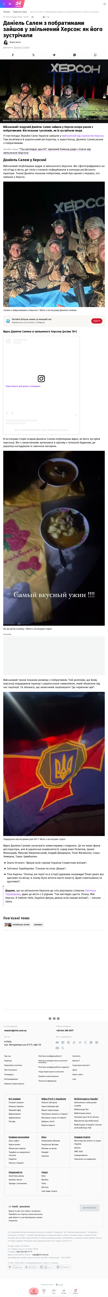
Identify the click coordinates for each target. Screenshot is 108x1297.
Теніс (43, 1183)
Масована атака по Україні (53, 1118)
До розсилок (89, 1208)
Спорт (44, 1172)
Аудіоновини (15, 1118)
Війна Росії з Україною (53, 1099)
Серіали (45, 1156)
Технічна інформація (47, 1081)
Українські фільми (49, 1144)
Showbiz (7, 12)
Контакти (76, 1056)
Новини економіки (19, 1137)
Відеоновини (15, 1114)
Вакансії (75, 1061)
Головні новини (16, 1102)
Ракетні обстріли (49, 1102)
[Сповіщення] (104, 4)
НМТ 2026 (78, 1151)
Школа (77, 1148)
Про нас (7, 1056)
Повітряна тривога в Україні (54, 1114)
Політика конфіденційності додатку (53, 1067)
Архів (74, 1070)
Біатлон (45, 1187)
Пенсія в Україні (16, 1163)
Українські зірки (20, 12)
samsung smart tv (63, 1267)
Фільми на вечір (49, 1148)
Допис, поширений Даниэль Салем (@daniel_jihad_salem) (41, 430)
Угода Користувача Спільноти (51, 1072)
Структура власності (81, 1065)
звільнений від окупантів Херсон (83, 135)
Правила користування (14, 1084)
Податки (12, 1159)
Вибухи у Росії (47, 1121)
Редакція (8, 1061)
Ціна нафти (14, 1141)
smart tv (46, 1267)
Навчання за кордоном (85, 1159)
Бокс (43, 1176)
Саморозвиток (81, 1155)
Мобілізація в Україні (86, 1099)
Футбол (44, 1180)
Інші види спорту (49, 1191)
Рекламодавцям (11, 1079)
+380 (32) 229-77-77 (24, 1252)
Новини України (16, 1106)
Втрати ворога (48, 1125)
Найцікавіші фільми (50, 1141)
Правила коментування (48, 1076)
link (57, 1042)
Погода (12, 1121)
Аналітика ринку (16, 1176)
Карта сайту (77, 1075)
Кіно (43, 1137)
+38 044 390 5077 (64, 1030)
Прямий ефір (15, 1110)
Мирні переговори (50, 1110)
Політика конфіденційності (50, 1056)
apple (31, 1267)
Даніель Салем (21, 47)
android (15, 1267)
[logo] (18, 4)
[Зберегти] (95, 55)
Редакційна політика (13, 1065)
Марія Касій (15, 42)
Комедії (44, 1152)
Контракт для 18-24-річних (86, 1117)
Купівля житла (15, 1180)
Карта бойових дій (50, 1106)
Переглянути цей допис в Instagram (23, 386)
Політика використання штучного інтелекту (53, 1062)
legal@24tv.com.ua (40, 1255)
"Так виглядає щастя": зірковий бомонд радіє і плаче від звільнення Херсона (47, 151)
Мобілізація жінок (82, 1113)
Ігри (74, 1079)
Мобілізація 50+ (81, 1109)
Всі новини (15, 1099)
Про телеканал (10, 1070)
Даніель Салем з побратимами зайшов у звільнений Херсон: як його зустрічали (64, 12)
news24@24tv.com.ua (15, 1030)
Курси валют (14, 1144)
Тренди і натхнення (18, 1183)
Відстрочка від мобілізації (86, 1121)
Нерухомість (15, 1172)
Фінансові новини (17, 1148)
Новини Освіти (82, 1137)
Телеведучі (9, 1075)
